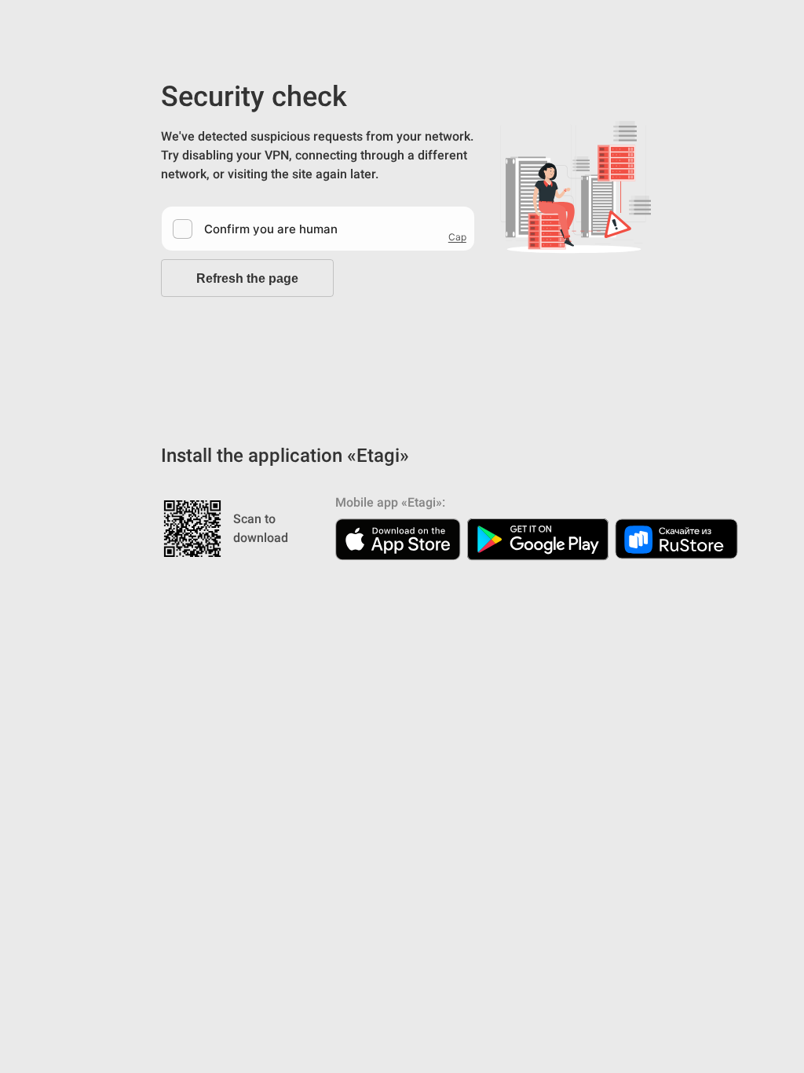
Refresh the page (247, 278)
